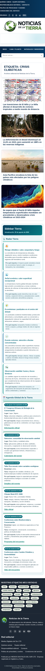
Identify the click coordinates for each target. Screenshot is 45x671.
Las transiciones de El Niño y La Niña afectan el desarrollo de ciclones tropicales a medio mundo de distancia (21, 106)
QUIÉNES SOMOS (5, 2)
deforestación (7, 594)
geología (26, 590)
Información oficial (12, 428)
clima (4, 587)
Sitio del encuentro (12, 570)
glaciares (36, 590)
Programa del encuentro (14, 542)
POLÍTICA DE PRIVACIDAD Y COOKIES (12, 8)
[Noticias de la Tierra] (22, 26)
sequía (26, 594)
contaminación (36, 594)
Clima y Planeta (15, 49)
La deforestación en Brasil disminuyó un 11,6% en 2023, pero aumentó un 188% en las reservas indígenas (22, 142)
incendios (35, 587)
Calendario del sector (13, 456)
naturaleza (14, 598)
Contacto (24, 648)
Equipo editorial (20, 645)
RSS (24, 15)
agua (18, 590)
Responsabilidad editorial (10, 648)
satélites (34, 598)
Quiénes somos (6, 645)
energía (17, 594)
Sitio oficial (8, 509)
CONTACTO (25, 5)
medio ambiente (18, 602)
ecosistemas (19, 606)
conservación (7, 606)
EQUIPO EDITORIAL (18, 2)
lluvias (29, 606)
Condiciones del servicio (33, 651)
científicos (25, 598)
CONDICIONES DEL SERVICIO (9, 11)
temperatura (6, 609)
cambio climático (8, 590)
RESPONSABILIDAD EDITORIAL (10, 5)
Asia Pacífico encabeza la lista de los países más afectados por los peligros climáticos (21, 177)
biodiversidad (23, 587)
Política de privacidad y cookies (12, 651)
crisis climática (32, 602)
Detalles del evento (12, 484)
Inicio (5, 49)
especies (17, 609)
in (16, 15)
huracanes (6, 602)
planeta (5, 598)
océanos (12, 587)
